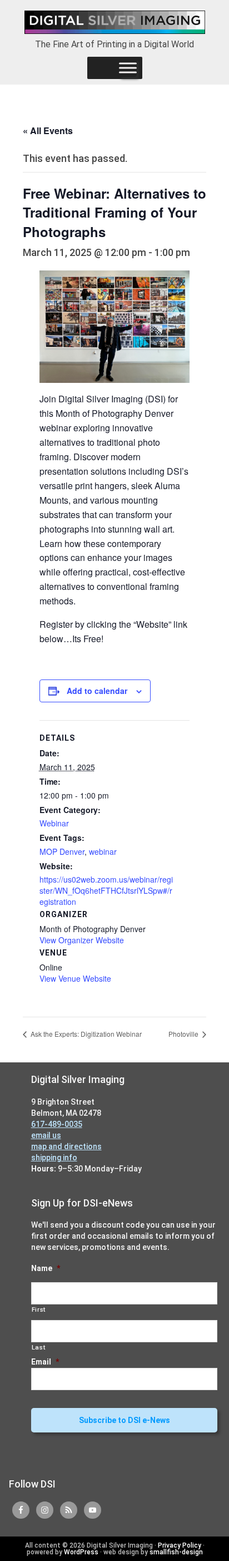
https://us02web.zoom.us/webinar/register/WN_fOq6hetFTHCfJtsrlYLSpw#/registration (106, 890)
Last (39, 1347)
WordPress (81, 1552)
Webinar (54, 823)
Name (45, 1268)
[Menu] (128, 68)
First (39, 1309)
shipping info (54, 1157)
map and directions (66, 1146)
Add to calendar (97, 690)
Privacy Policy (179, 1545)
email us (46, 1135)
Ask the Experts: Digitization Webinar (85, 1033)
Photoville (184, 1033)
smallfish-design (176, 1552)
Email (45, 1361)
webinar (103, 851)
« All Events (48, 130)
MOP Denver (61, 851)
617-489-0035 (56, 1124)
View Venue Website (75, 978)
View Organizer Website (81, 940)
